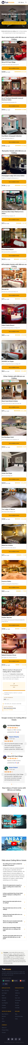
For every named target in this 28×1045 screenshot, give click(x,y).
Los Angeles (5, 1002)
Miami (3, 995)
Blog (16, 1014)
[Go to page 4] (16, 753)
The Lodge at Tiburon (8, 509)
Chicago (4, 1000)
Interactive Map (19, 1016)
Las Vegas (4, 993)
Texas (16, 995)
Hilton (3, 1021)
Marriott (4, 1016)
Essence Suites (6, 581)
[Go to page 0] (11, 753)
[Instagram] (15, 1039)
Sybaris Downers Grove (9, 655)
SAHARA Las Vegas (8, 361)
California (17, 993)
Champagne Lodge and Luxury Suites (13, 175)
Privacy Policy (5, 1030)
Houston (4, 1007)
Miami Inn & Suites (7, 545)
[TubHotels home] (14, 969)
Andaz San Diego (7, 473)
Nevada (17, 1002)
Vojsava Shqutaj (14, 737)
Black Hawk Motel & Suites (10, 401)
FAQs (16, 1018)
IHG (3, 1018)
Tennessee (17, 1000)
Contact (4, 1032)
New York (17, 998)
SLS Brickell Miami (13, 725)
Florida (16, 990)
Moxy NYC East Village (8, 62)
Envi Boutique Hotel (8, 437)
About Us (4, 1027)
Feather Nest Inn (7, 617)
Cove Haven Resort (8, 249)
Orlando (4, 1005)
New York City (5, 990)
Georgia (17, 1005)
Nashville (4, 998)
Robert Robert (13, 767)
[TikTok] (19, 1039)
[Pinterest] (8, 1039)
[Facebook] (12, 1039)
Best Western (5, 1014)
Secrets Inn (5, 289)
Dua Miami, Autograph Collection (12, 136)
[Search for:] (25, 2)
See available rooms (14, 68)
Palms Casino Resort (8, 325)
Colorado (17, 1007)
